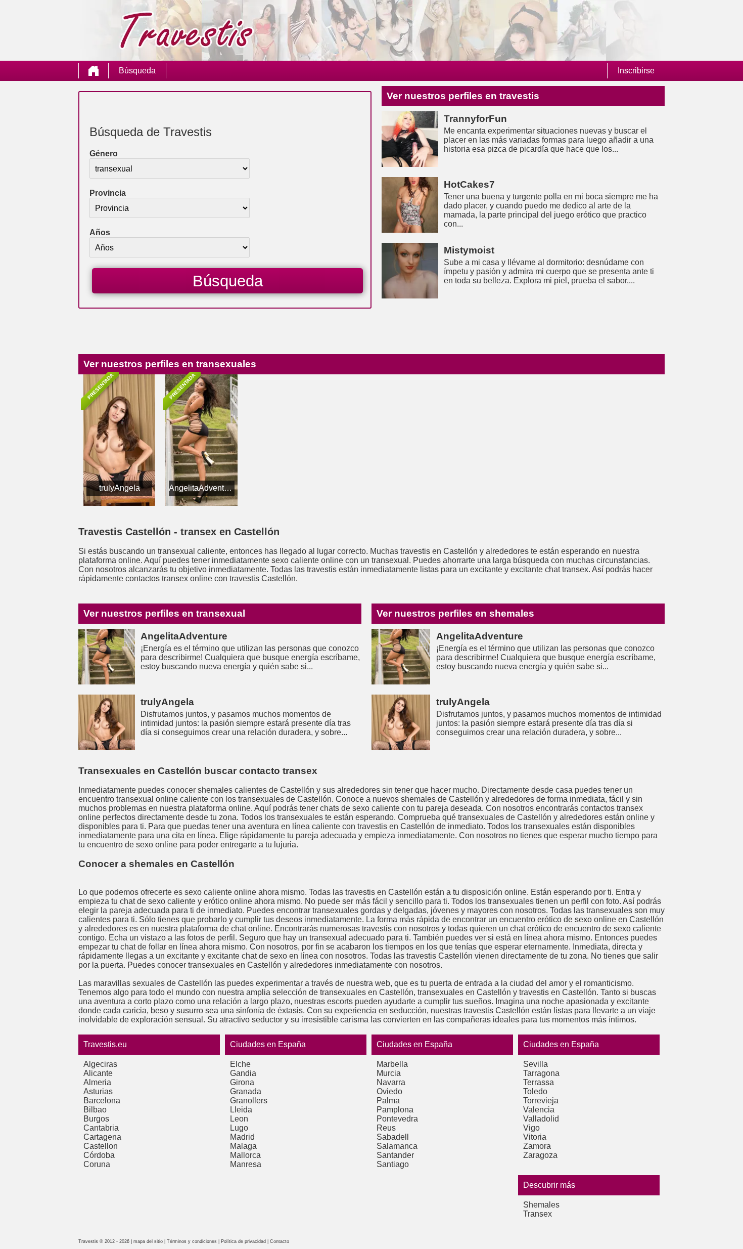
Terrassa (538, 1082)
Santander (395, 1155)
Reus (386, 1128)
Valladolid (541, 1118)
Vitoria (534, 1137)
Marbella (392, 1064)
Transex (537, 1214)
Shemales (541, 1204)
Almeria (97, 1082)
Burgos (96, 1118)
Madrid (242, 1137)
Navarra (391, 1082)
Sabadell (393, 1137)
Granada (245, 1091)
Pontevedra (397, 1118)
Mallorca (245, 1155)
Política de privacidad (243, 1241)
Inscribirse (636, 70)
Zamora (537, 1146)
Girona (242, 1082)
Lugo (239, 1128)
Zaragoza (540, 1155)
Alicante (98, 1073)
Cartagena (102, 1137)
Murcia (389, 1073)
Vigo (531, 1128)
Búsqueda (137, 70)
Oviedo (389, 1091)
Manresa (245, 1164)
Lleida (241, 1109)
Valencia (538, 1109)
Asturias (98, 1091)
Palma (388, 1100)
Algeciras (100, 1064)
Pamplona (395, 1109)
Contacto (279, 1241)
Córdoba (99, 1155)
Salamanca (397, 1146)
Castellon (100, 1146)
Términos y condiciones (192, 1241)
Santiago (393, 1164)
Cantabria (101, 1128)
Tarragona (541, 1073)
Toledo (535, 1091)
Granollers (248, 1100)
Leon (239, 1118)
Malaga (243, 1146)
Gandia (243, 1073)
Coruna (96, 1164)
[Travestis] (93, 70)
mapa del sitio (148, 1241)
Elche (240, 1064)
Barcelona (101, 1100)
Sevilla (535, 1064)
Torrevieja (541, 1100)
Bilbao (95, 1109)
